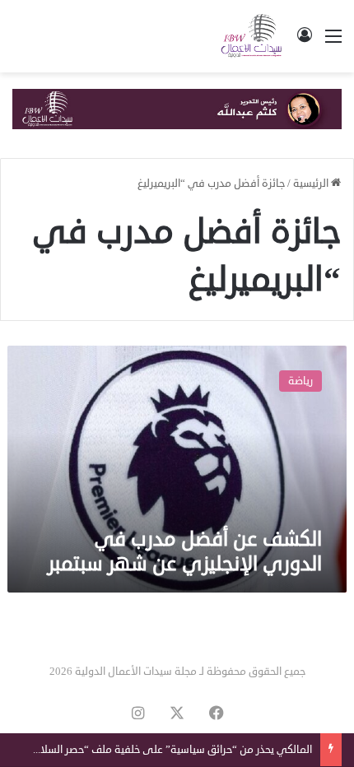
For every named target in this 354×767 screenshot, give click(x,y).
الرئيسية (312, 183)
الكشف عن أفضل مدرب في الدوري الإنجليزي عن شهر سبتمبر (185, 551)
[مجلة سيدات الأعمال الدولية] (252, 36)
